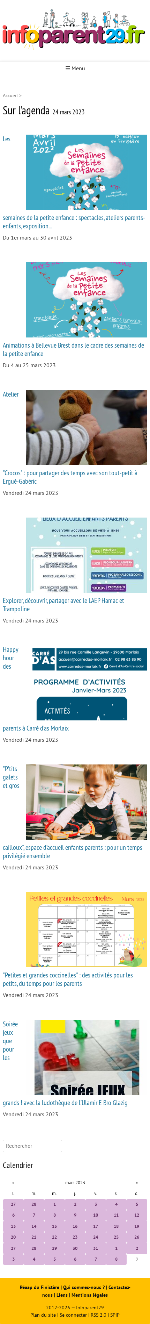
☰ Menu (75, 68)
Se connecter (73, 1315)
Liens (62, 1295)
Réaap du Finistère (39, 1287)
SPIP (115, 1315)
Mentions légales (90, 1295)
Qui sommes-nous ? (84, 1287)
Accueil (10, 95)
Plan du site (43, 1315)
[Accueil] (75, 30)
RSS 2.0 (98, 1315)
